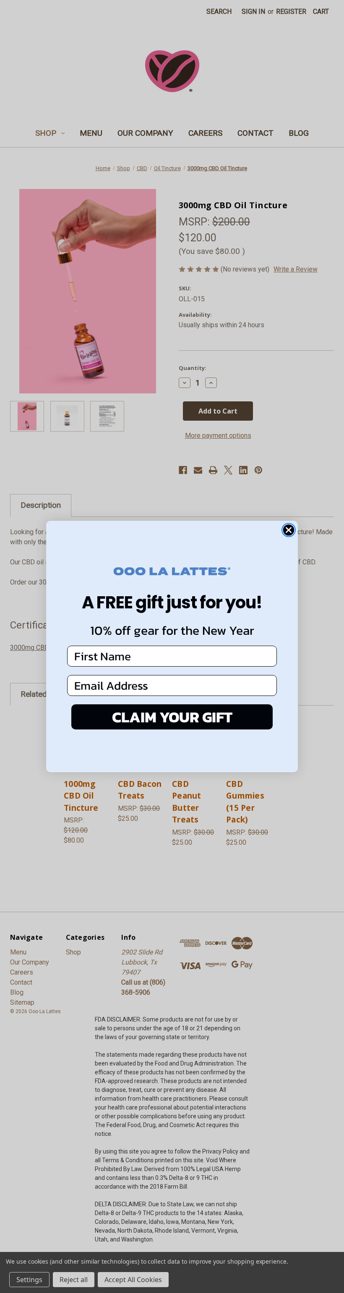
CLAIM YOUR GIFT (172, 717)
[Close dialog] (288, 530)
